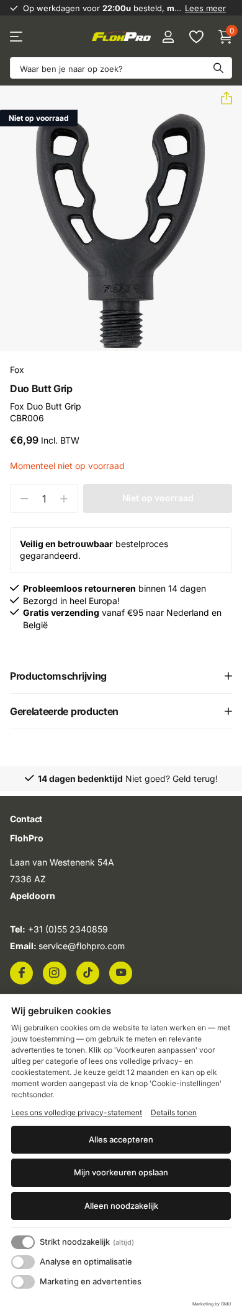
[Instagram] (54, 972)
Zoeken (218, 68)
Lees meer (205, 8)
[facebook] (21, 972)
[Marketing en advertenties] (23, 1282)
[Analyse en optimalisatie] (23, 1262)
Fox (17, 369)
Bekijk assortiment (17, 37)
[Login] (168, 36)
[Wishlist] (196, 36)
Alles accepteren (121, 1139)
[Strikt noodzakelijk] (23, 1242)
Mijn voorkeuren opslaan (121, 1172)
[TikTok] (87, 972)
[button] (221, 98)
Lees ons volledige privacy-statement (76, 1112)
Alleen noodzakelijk (121, 1206)
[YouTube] (120, 972)
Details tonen (174, 1112)
